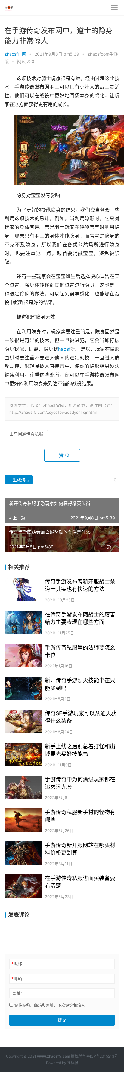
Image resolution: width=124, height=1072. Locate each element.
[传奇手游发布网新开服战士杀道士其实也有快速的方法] (23, 589)
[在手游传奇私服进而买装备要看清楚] (23, 886)
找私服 (72, 1063)
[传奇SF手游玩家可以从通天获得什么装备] (23, 721)
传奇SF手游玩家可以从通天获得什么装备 (80, 717)
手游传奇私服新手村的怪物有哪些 (80, 816)
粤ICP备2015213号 (102, 1056)
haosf (64, 349)
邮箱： (18, 978)
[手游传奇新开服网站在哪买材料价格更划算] (23, 853)
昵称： (18, 963)
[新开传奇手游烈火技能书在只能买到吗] (23, 688)
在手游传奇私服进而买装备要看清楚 (80, 882)
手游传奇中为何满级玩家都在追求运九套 (80, 783)
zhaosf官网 (15, 53)
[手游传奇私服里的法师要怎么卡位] (23, 656)
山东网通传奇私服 (26, 433)
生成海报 (20, 479)
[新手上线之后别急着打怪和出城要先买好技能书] (23, 754)
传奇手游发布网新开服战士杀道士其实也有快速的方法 (80, 585)
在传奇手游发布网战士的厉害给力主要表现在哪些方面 (80, 618)
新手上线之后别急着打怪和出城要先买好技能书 (80, 750)
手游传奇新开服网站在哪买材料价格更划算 (80, 849)
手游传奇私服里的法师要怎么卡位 (80, 651)
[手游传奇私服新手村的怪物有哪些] (23, 820)
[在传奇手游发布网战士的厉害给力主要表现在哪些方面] (23, 622)
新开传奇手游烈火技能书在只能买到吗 (80, 684)
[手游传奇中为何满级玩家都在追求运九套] (23, 787)
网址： (18, 993)
